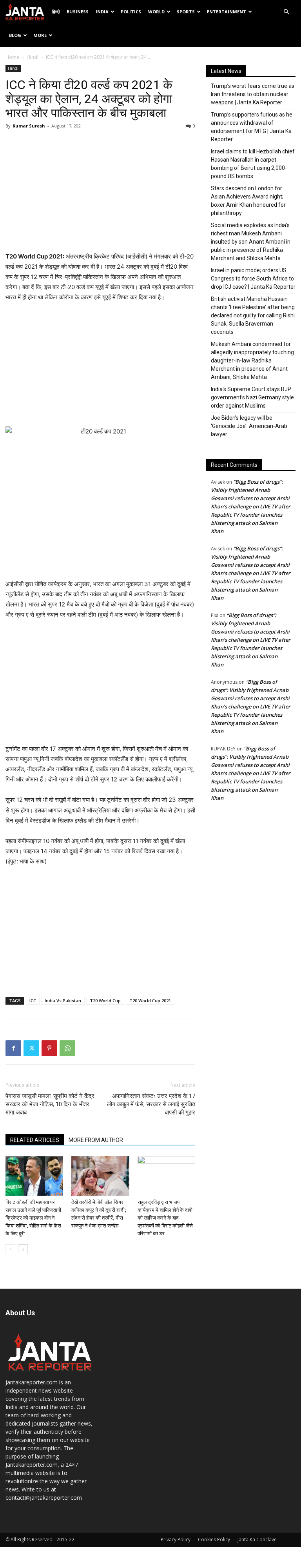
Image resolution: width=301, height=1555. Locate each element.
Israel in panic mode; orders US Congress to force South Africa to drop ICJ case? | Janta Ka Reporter (253, 278)
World (156, 12)
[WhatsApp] (67, 1048)
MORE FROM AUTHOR (96, 1140)
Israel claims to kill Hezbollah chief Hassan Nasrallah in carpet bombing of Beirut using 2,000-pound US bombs (253, 163)
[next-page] (23, 1249)
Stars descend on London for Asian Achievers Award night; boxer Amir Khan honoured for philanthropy (248, 200)
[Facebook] (13, 1048)
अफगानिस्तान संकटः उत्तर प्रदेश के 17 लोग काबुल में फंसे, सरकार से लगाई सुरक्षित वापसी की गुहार (151, 1104)
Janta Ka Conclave (257, 1539)
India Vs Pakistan (63, 1000)
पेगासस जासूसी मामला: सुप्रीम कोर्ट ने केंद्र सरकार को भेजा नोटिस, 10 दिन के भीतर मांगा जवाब (49, 1104)
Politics (131, 12)
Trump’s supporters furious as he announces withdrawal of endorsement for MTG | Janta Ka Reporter (251, 126)
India (102, 12)
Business (78, 12)
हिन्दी (56, 12)
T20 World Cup (105, 1000)
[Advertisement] (100, 193)
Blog (15, 35)
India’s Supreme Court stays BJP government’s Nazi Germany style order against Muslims (252, 397)
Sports (186, 12)
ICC (32, 1000)
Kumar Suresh (29, 126)
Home (12, 57)
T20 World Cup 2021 (150, 1000)
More (40, 35)
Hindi (32, 57)
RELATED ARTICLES (34, 1140)
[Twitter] (31, 1048)
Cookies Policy (214, 1539)
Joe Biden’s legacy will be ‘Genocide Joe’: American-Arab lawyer (249, 426)
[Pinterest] (49, 1048)
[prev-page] (10, 1249)
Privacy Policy (175, 1539)
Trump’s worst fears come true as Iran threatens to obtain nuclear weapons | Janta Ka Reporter (252, 94)
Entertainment (226, 12)
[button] (286, 12)
